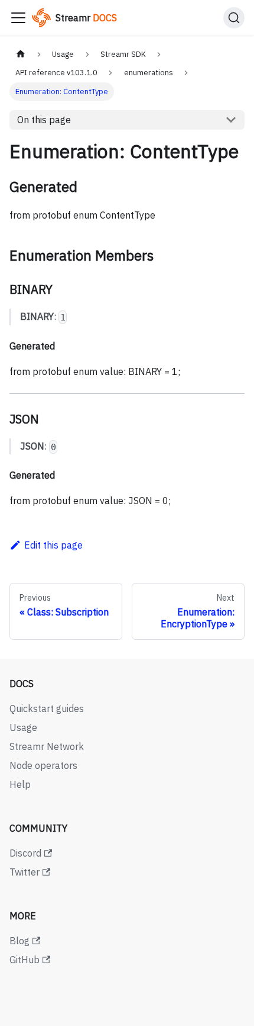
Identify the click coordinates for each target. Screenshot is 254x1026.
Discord (25, 853)
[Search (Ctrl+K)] (234, 17)
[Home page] (20, 54)
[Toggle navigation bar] (18, 18)
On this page (44, 120)
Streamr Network (46, 746)
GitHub (24, 960)
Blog (19, 941)
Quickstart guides (46, 708)
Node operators (43, 765)
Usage (23, 727)
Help (20, 784)
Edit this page (53, 545)
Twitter (24, 872)
